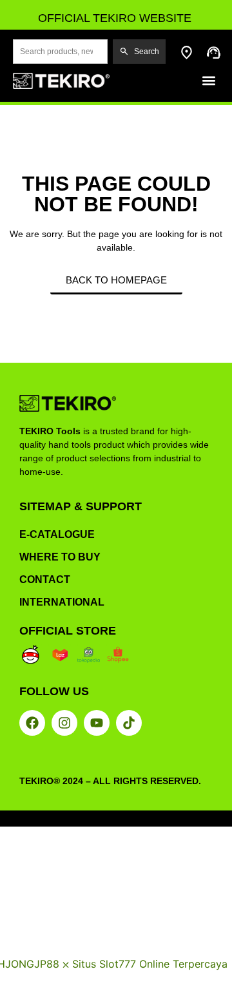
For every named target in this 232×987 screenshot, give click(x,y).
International (61, 602)
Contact (44, 579)
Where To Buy (60, 556)
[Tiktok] (129, 723)
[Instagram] (64, 723)
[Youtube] (97, 723)
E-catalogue (57, 534)
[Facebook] (32, 723)
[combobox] (60, 51)
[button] (208, 80)
